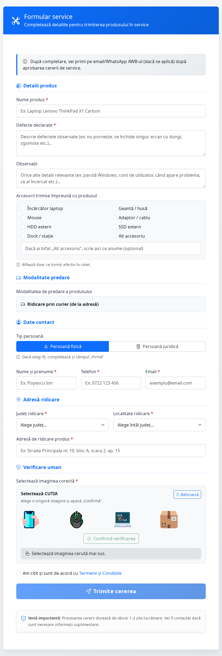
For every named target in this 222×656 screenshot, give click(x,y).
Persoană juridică (160, 346)
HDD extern (39, 227)
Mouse (34, 218)
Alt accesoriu (132, 236)
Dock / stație (40, 236)
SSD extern (130, 227)
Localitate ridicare (131, 413)
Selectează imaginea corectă (45, 481)
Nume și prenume (34, 372)
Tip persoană (29, 336)
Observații (26, 164)
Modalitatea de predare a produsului (54, 291)
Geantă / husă (133, 208)
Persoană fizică (65, 346)
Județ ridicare (30, 413)
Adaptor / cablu (134, 218)
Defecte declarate (34, 125)
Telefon (88, 372)
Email (150, 372)
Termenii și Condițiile (100, 573)
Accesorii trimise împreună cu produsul (56, 196)
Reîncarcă (190, 494)
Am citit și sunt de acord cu (72, 573)
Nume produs (30, 100)
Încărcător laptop (45, 208)
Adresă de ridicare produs (43, 439)
